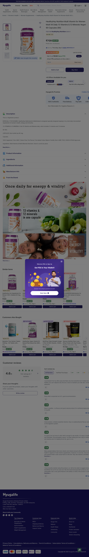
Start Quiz (43, 293)
